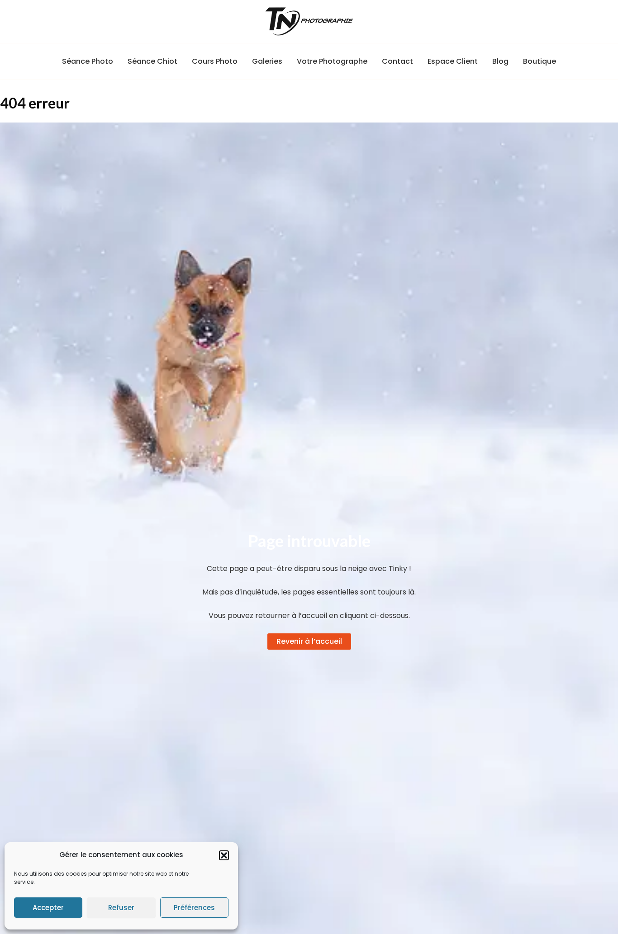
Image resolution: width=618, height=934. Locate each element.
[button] (223, 855)
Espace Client (453, 61)
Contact (397, 61)
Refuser (121, 907)
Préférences (194, 907)
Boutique (539, 61)
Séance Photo (87, 61)
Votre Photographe (332, 61)
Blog (500, 61)
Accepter (48, 907)
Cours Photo (215, 61)
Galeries (267, 61)
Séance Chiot (152, 61)
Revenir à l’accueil (309, 641)
